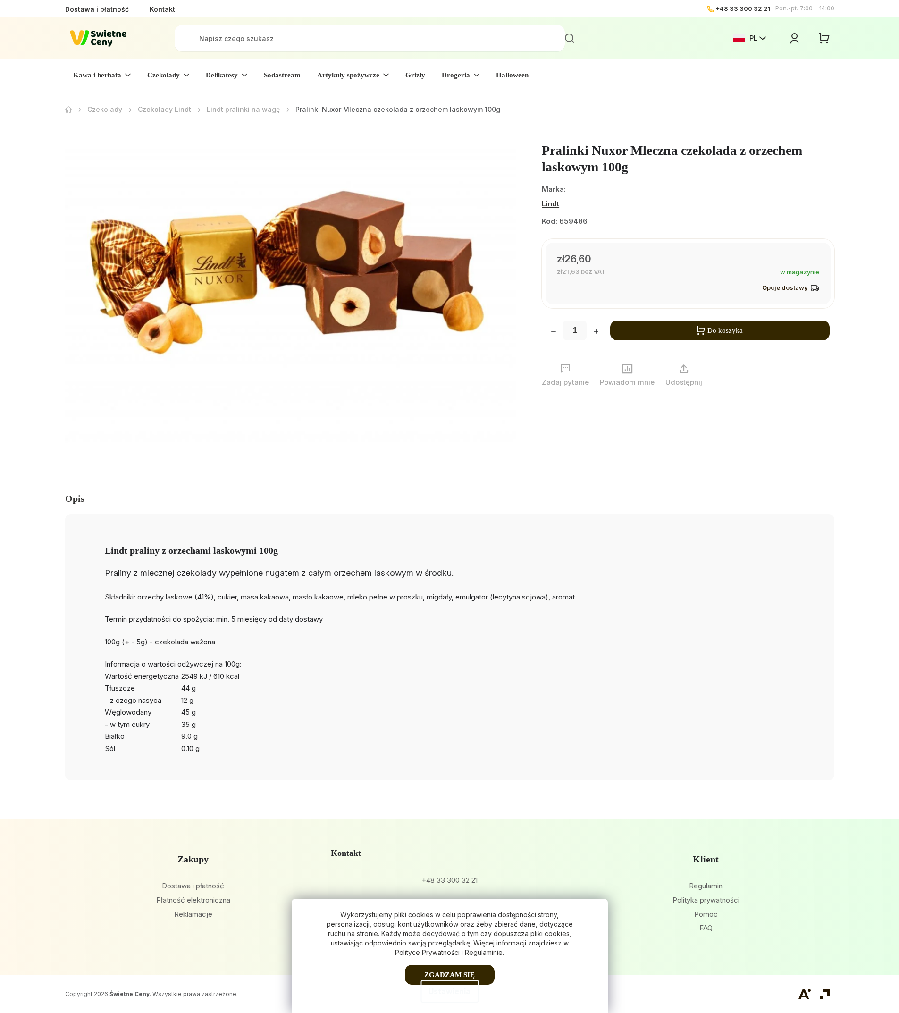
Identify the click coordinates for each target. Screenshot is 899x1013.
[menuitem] (102, 75)
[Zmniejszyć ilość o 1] (553, 332)
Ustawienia (449, 991)
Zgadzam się (449, 975)
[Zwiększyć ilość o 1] (596, 332)
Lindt (550, 203)
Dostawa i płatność (97, 9)
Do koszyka (725, 330)
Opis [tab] (74, 498)
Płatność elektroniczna (193, 899)
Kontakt (162, 9)
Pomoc (706, 914)
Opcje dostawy (785, 287)
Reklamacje (193, 914)
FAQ (706, 927)
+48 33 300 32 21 (743, 8)
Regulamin (706, 885)
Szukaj (569, 38)
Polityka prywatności (705, 899)
